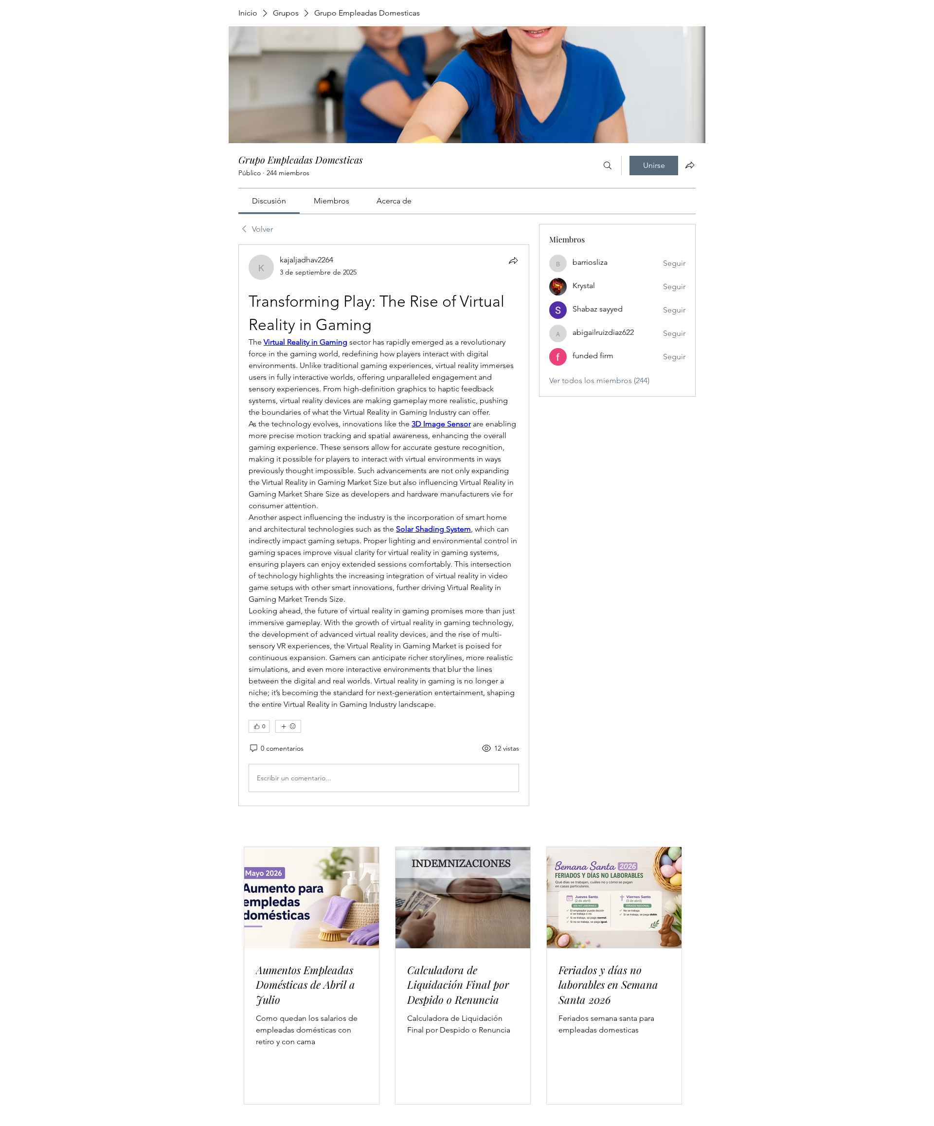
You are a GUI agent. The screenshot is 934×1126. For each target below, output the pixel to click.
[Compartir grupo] (690, 165)
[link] (269, 200)
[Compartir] (513, 260)
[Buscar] (607, 165)
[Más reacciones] (288, 726)
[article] (383, 525)
